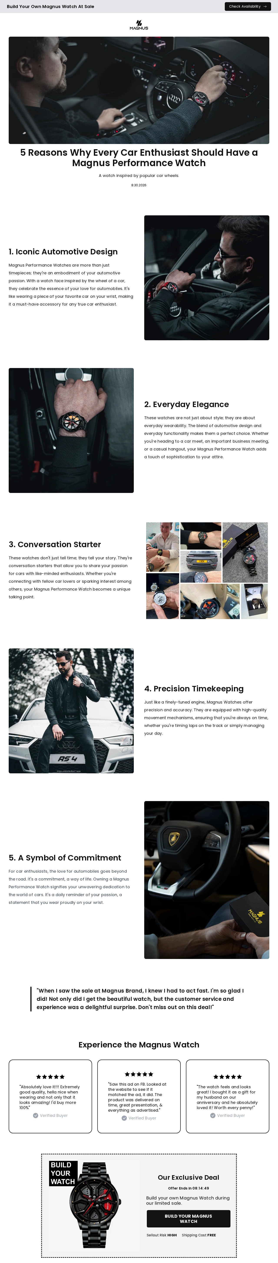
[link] (248, 6)
